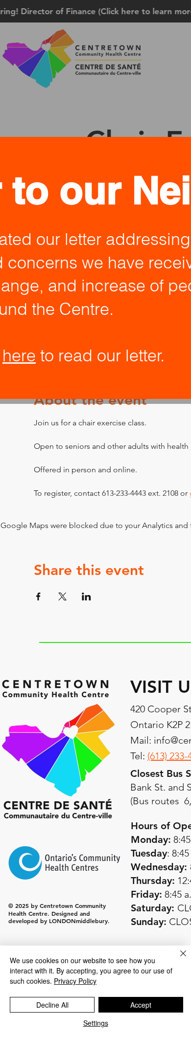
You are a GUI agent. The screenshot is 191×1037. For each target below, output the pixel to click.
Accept (140, 1005)
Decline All (52, 1005)
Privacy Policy (75, 981)
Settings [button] (95, 1023)
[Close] (177, 959)
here (19, 355)
